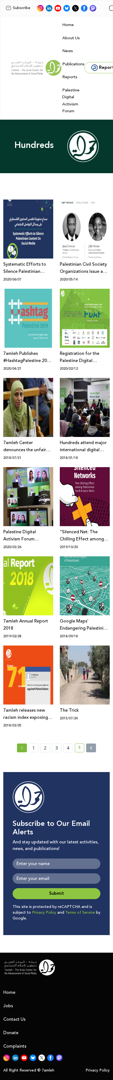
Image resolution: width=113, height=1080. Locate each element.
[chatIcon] (93, 8)
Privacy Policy (44, 913)
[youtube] (58, 8)
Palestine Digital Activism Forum (71, 100)
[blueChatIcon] (66, 8)
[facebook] (84, 8)
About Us (71, 38)
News (67, 51)
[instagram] (40, 8)
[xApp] (75, 8)
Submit (56, 893)
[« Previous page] (22, 748)
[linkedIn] (49, 8)
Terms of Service (80, 913)
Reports (69, 77)
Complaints (14, 1046)
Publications (73, 64)
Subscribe (21, 8)
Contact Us (14, 1019)
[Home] (36, 68)
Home (68, 25)
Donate (10, 1032)
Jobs (8, 1006)
